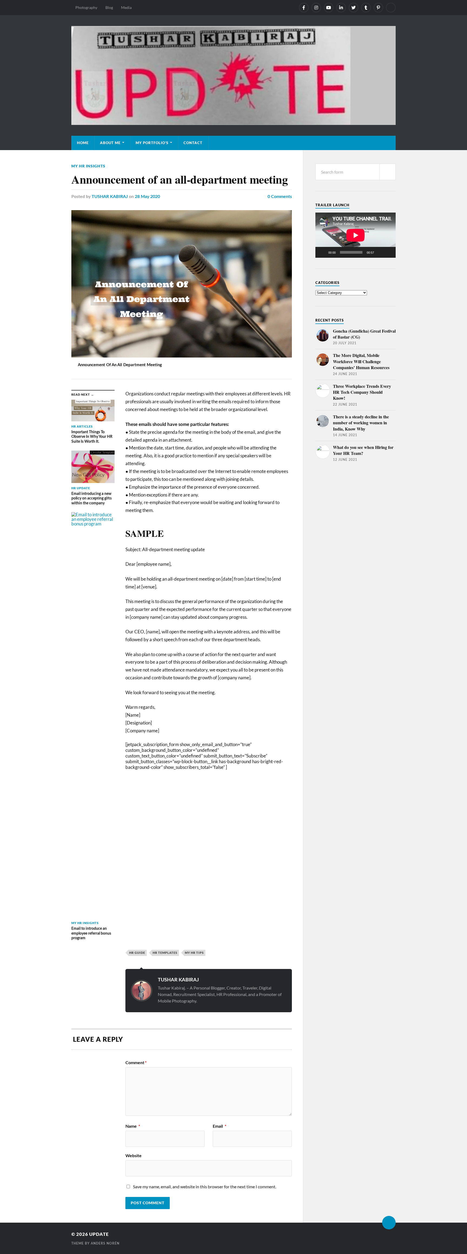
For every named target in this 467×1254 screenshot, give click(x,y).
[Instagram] (316, 7)
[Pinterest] (378, 7)
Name (132, 1126)
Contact (193, 143)
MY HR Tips (194, 952)
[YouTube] (328, 7)
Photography (86, 7)
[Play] (322, 252)
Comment (136, 1063)
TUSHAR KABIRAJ (110, 196)
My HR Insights (88, 166)
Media (126, 7)
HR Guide (137, 952)
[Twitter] (353, 7)
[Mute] (380, 252)
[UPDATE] (233, 75)
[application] (355, 235)
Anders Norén (105, 1243)
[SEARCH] (387, 172)
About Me (110, 143)
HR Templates (165, 952)
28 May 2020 (147, 196)
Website (133, 1156)
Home (83, 143)
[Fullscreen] (388, 252)
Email (219, 1126)
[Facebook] (304, 7)
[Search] (391, 7)
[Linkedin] (341, 7)
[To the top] (389, 1222)
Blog (109, 7)
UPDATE (99, 1234)
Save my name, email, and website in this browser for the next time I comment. (204, 1186)
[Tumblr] (366, 7)
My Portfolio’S (152, 143)
